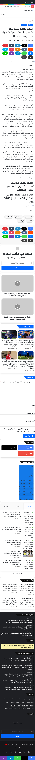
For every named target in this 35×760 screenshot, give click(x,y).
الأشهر (29, 506)
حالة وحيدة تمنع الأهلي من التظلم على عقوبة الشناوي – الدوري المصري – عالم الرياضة (9, 364)
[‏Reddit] (30, 49)
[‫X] (24, 45)
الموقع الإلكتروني (30, 421)
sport (25, 699)
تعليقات (6, 506)
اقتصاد (24, 21)
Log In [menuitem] (32, 2)
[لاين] (5, 53)
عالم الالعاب (21, 708)
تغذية (7, 702)
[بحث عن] (33, 14)
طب (19, 705)
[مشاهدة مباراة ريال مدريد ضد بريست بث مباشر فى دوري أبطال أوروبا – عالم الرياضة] (28, 553)
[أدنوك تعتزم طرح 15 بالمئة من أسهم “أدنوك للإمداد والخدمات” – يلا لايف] (28, 532)
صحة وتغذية (25, 705)
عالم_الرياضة (30, 708)
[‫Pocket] (11, 49)
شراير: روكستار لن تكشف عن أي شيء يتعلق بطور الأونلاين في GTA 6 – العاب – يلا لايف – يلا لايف (9, 602)
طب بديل (13, 705)
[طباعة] (24, 57)
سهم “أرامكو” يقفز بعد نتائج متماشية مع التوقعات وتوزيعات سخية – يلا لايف (12, 562)
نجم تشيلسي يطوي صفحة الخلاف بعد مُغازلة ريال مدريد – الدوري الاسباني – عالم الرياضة (9, 343)
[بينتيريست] (5, 45)
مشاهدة (24, 25)
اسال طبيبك (30, 702)
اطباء (23, 702)
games (31, 699)
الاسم (33, 405)
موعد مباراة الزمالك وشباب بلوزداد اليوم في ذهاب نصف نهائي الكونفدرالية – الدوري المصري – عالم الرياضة (26, 364)
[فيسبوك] (30, 45)
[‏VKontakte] (24, 49)
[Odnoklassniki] (18, 49)
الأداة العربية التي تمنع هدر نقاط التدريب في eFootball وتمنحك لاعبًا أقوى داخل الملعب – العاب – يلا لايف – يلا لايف (26, 588)
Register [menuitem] (26, 2)
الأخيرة (18, 506)
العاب (12, 702)
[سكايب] (5, 49)
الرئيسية (29, 21)
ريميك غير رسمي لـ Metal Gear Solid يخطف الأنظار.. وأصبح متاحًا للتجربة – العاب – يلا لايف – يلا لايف (9, 587)
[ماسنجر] (30, 53)
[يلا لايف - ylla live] (28, 10)
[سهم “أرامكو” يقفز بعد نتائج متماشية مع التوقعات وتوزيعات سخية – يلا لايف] (28, 564)
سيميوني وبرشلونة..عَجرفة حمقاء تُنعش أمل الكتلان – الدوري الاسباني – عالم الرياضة (26, 343)
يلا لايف (20, 221)
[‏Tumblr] (11, 45)
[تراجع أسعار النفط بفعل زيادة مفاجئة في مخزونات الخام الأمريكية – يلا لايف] (28, 544)
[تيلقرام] (18, 53)
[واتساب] (24, 53)
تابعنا (31, 714)
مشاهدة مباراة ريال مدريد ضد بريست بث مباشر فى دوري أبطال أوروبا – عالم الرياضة (12, 553)
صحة (31, 705)
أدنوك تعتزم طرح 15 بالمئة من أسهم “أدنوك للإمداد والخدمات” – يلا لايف (11, 529)
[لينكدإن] (18, 45)
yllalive (8, 217)
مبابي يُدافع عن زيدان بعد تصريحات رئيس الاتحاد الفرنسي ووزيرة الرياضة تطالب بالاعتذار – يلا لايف (12, 514)
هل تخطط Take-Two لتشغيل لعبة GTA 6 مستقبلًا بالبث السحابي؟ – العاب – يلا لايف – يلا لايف (26, 602)
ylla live (18, 217)
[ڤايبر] (11, 53)
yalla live (28, 217)
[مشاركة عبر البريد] (30, 57)
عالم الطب (13, 708)
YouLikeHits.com (17, 573)
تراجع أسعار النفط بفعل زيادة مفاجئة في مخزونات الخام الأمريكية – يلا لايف (13, 542)
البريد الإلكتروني (30, 413)
